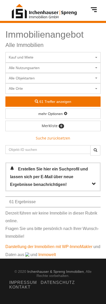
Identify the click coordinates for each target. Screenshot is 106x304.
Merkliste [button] (52, 125)
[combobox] (53, 57)
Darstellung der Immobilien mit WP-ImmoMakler (48, 246)
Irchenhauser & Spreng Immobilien (55, 271)
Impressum (23, 282)
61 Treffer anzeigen (54, 102)
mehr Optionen (51, 114)
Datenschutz (58, 282)
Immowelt (47, 254)
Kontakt (20, 287)
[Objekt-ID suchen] (95, 150)
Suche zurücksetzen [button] (53, 138)
